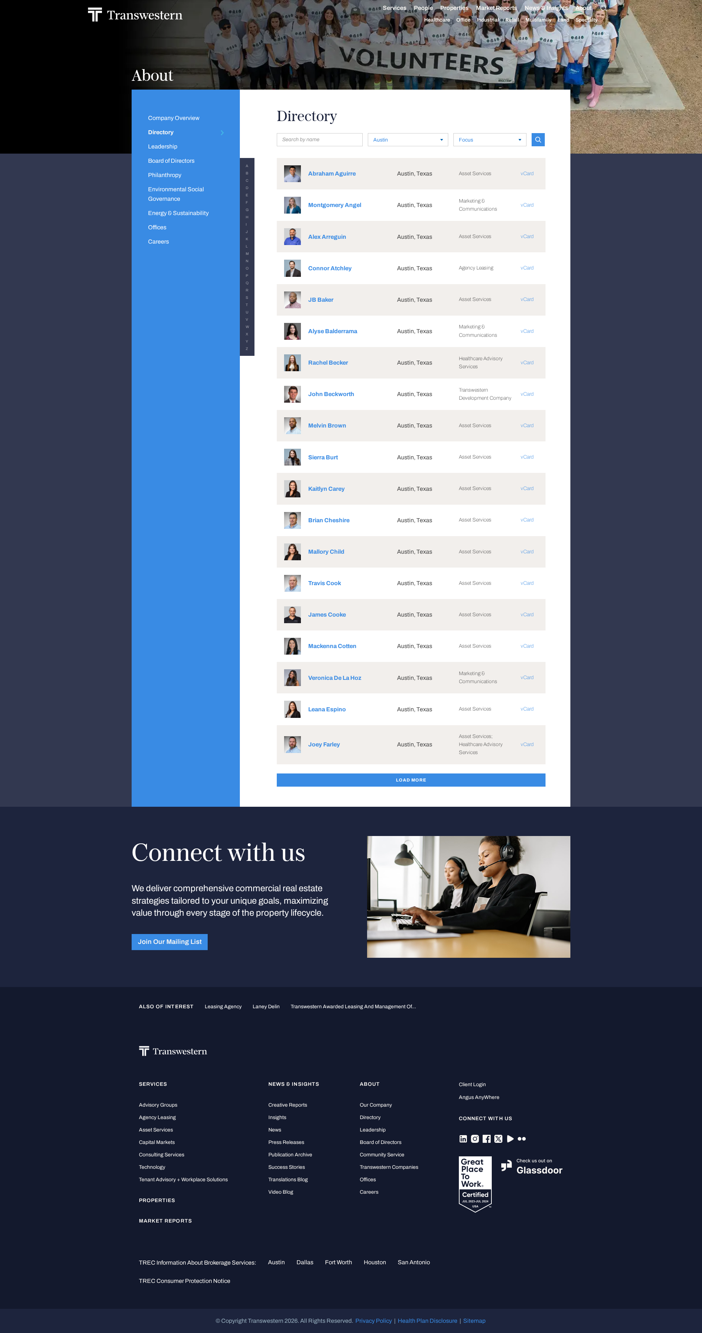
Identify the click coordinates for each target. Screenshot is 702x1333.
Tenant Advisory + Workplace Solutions (183, 1179)
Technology (152, 1167)
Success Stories (286, 1167)
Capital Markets (157, 1142)
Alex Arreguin (327, 237)
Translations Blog (288, 1179)
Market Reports (496, 8)
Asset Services (156, 1130)
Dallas (305, 1262)
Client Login (472, 1084)
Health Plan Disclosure (427, 1321)
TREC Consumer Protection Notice (184, 1281)
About (583, 8)
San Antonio (414, 1262)
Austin (276, 1262)
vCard (527, 173)
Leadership (162, 146)
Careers (158, 241)
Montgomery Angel (334, 205)
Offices (157, 227)
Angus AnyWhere (479, 1097)
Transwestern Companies (389, 1167)
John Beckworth (331, 394)
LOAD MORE (411, 780)
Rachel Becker (328, 362)
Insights (277, 1117)
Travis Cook (324, 583)
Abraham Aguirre (332, 173)
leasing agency (223, 1006)
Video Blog (280, 1192)
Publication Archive (290, 1154)
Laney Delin (266, 1006)
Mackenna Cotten (332, 646)
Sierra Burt (323, 457)
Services (395, 8)
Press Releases (286, 1142)
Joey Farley (324, 744)
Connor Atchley (330, 268)
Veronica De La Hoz (334, 678)
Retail (512, 20)
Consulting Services (161, 1154)
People (423, 8)
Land (563, 20)
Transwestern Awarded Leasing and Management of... (353, 1006)
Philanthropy (164, 175)
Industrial (488, 20)
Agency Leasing (157, 1117)
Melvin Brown (327, 425)
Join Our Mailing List (170, 941)
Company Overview (174, 118)
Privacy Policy (373, 1321)
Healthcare (437, 20)
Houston (375, 1262)
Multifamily (538, 20)
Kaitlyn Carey (326, 489)
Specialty (586, 20)
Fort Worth (338, 1262)
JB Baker (320, 300)
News (274, 1130)
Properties (454, 8)
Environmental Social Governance (176, 194)
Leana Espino (327, 709)
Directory (161, 132)
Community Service (382, 1154)
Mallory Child (326, 552)
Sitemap (474, 1321)
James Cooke (327, 614)
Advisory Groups (158, 1105)
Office (463, 20)
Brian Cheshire (329, 520)
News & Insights (546, 8)
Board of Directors (171, 161)
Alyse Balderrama (332, 331)
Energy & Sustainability (178, 213)
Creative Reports (287, 1105)
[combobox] (408, 139)
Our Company (376, 1105)
